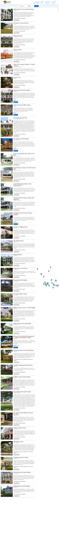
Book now (15, 114)
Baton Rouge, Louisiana (40, 1)
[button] (23, 6)
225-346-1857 (48, 1)
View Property (16, 20)
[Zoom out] (58, 10)
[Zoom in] (58, 9)
